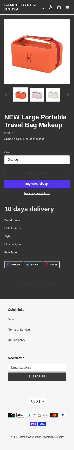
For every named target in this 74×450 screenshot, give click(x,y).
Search (12, 319)
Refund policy (16, 340)
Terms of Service (19, 329)
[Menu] (67, 7)
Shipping (9, 138)
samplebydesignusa (20, 7)
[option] (21, 94)
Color (7, 152)
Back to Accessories (40, 284)
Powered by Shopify (53, 437)
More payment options (37, 193)
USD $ (35, 401)
